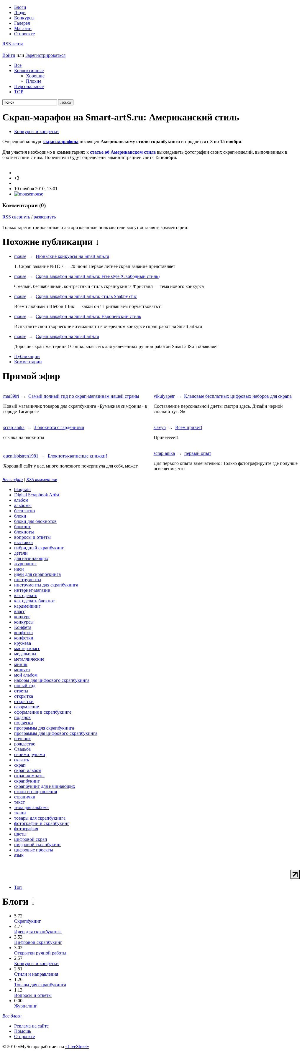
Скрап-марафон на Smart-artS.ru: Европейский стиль (88, 316)
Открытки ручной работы (40, 952)
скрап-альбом (27, 770)
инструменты (27, 579)
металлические (29, 659)
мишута (22, 669)
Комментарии (28, 361)
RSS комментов (41, 479)
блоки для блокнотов (35, 521)
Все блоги (12, 1015)
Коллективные (29, 70)
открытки (24, 701)
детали (21, 553)
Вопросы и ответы (33, 995)
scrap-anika (13, 427)
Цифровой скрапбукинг (38, 942)
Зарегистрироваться (45, 55)
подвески (23, 722)
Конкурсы (24, 17)
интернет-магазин (32, 590)
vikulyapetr (164, 396)
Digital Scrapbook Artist (36, 494)
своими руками (29, 754)
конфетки (23, 637)
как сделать (25, 595)
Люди (20, 12)
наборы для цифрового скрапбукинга (51, 680)
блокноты (24, 531)
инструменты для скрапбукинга (46, 584)
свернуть (21, 216)
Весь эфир (12, 479)
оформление (26, 706)
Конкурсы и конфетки (36, 131)
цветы (20, 833)
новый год (24, 685)
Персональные (29, 86)
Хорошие (35, 75)
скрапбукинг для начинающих (44, 786)
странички (24, 796)
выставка (23, 542)
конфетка (23, 632)
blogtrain (22, 489)
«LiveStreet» (77, 1046)
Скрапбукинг (27, 921)
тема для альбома (31, 807)
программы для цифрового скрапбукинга (55, 733)
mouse (37, 193)
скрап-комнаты (29, 775)
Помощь (22, 1031)
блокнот (22, 526)
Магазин (23, 28)
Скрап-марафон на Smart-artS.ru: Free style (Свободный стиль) (98, 276)
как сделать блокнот (34, 600)
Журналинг (25, 1005)
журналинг (25, 563)
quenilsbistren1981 (20, 455)
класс (19, 611)
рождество (24, 743)
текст (19, 802)
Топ (18, 887)
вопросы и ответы (32, 537)
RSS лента (12, 43)
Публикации (27, 356)
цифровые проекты (33, 849)
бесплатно (24, 510)
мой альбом (25, 674)
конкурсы (24, 621)
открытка (23, 696)
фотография (26, 828)
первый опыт (197, 453)
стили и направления (35, 791)
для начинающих (31, 558)
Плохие (33, 81)
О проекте (24, 33)
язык (19, 855)
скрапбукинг (27, 780)
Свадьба (22, 749)
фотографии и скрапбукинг (41, 823)
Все (18, 65)
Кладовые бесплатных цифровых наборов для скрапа (238, 396)
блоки (20, 515)
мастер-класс (27, 648)
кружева (22, 643)
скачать (21, 759)
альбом (21, 500)
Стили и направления (36, 974)
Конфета (22, 627)
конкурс (22, 616)
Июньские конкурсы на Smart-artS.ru (72, 256)
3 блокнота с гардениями (59, 427)
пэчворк (22, 738)
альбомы (23, 505)
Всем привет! (188, 427)
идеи (19, 568)
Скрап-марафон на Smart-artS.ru (67, 336)
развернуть (45, 216)
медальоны (25, 653)
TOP (18, 91)
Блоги (20, 7)
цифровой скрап (30, 839)
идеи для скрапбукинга (37, 574)
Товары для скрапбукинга (40, 984)
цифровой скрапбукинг (37, 844)
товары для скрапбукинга (39, 818)
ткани (20, 812)
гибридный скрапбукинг (39, 547)
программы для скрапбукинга (44, 727)
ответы (21, 690)
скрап (20, 765)
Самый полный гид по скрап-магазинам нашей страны (83, 396)
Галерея (22, 23)
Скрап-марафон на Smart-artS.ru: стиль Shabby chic (86, 296)
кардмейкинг (27, 606)
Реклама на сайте (31, 1025)
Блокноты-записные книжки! (77, 455)
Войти (8, 55)
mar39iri (11, 396)
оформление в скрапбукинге (42, 712)
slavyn (160, 427)
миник (20, 664)
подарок (22, 717)
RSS (6, 216)
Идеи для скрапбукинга (38, 931)
